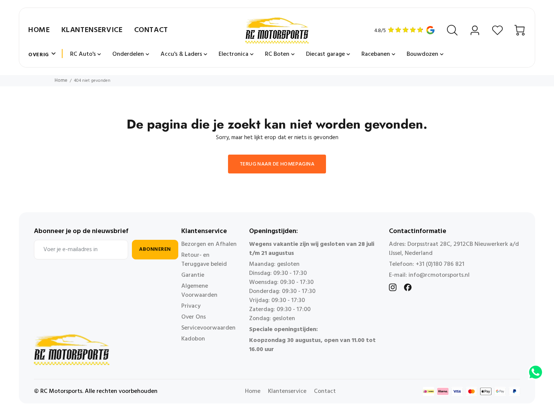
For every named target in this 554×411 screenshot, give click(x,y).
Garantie (192, 275)
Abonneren (155, 249)
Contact (151, 30)
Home (39, 30)
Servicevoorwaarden (208, 328)
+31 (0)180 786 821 (440, 264)
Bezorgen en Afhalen (209, 244)
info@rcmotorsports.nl (439, 275)
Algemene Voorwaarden (199, 290)
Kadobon (193, 339)
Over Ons (193, 317)
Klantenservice (92, 30)
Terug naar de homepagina (277, 164)
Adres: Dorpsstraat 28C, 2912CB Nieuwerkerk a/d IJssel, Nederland (454, 248)
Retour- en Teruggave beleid (204, 259)
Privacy (190, 306)
